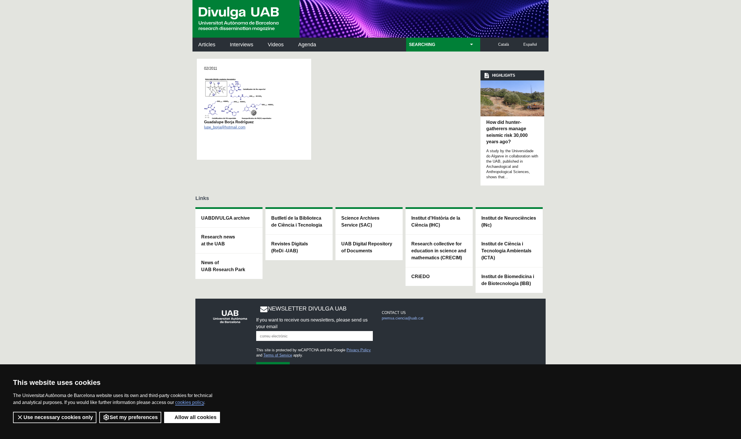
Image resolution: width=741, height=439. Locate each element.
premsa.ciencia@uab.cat (402, 318)
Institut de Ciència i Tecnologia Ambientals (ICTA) (506, 250)
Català (503, 44)
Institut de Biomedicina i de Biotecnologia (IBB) (507, 280)
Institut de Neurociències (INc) (508, 221)
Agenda (307, 44)
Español (530, 44)
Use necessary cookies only (58, 417)
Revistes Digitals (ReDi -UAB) (289, 247)
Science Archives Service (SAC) (360, 221)
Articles (206, 44)
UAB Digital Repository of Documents (366, 247)
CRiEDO (420, 276)
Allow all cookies (196, 417)
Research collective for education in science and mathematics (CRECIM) (438, 250)
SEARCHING (422, 44)
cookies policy (189, 402)
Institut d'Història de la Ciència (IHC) (435, 221)
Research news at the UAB (218, 240)
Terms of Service (277, 355)
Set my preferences (134, 417)
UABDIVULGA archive (225, 218)
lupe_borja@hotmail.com (224, 127)
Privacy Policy (358, 350)
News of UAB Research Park (223, 266)
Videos (276, 44)
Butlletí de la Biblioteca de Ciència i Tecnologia (296, 221)
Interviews (241, 44)
